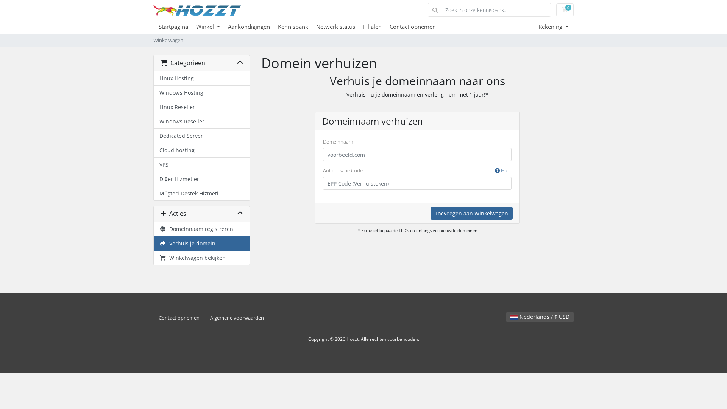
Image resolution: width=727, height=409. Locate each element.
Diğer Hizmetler (179, 179)
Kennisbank (293, 26)
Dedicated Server (181, 135)
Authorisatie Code (417, 170)
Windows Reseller (181, 121)
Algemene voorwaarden (237, 318)
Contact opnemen (413, 26)
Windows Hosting (181, 92)
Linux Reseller (177, 107)
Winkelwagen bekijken (196, 257)
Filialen (372, 26)
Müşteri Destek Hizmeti (188, 193)
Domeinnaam (338, 141)
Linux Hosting (176, 78)
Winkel (205, 26)
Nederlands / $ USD (543, 316)
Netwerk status (335, 26)
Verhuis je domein (190, 243)
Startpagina (173, 26)
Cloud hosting (177, 150)
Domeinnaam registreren (199, 229)
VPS (163, 164)
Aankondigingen (249, 26)
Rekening (551, 26)
